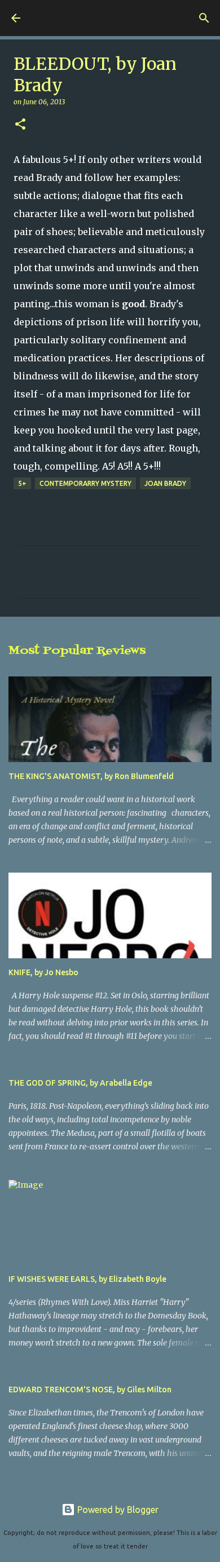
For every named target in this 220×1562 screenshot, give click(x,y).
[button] (20, 124)
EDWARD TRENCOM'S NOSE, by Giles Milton (89, 1389)
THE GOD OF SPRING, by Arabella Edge (80, 1082)
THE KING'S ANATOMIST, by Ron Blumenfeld (91, 776)
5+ (22, 483)
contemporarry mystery (85, 483)
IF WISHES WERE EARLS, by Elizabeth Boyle (87, 1279)
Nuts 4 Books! (64, 18)
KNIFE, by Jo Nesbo (43, 972)
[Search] (204, 18)
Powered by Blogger (117, 1510)
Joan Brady (165, 483)
